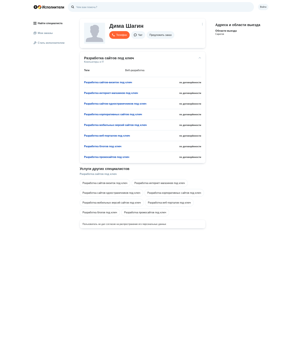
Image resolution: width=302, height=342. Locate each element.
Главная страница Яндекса (35, 7)
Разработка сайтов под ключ (98, 173)
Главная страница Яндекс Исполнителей (49, 7)
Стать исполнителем (51, 42)
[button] (119, 35)
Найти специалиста (50, 23)
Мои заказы (45, 32)
